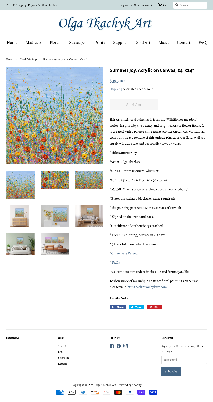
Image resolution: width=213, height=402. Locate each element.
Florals (55, 42)
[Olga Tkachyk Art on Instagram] (125, 347)
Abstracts (34, 42)
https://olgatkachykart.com (147, 286)
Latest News (12, 338)
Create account (143, 5)
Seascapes (77, 42)
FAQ (202, 42)
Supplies (120, 42)
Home (12, 42)
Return (62, 364)
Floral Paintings (28, 59)
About (164, 42)
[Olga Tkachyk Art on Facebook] (112, 347)
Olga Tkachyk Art (105, 385)
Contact (184, 42)
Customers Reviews (125, 253)
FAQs (116, 262)
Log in (124, 5)
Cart (166, 5)
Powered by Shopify (129, 385)
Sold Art (143, 42)
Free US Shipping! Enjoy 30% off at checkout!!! (33, 5)
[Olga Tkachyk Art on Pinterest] (118, 347)
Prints (99, 42)
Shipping (116, 89)
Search (62, 346)
